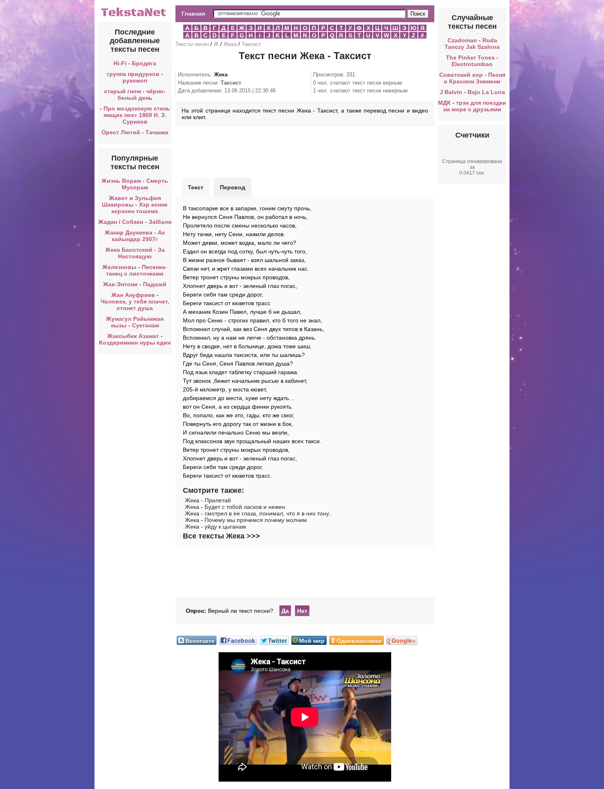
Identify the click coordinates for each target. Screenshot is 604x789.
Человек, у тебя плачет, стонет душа (135, 304)
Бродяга (144, 63)
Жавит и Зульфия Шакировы (131, 201)
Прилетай (218, 500)
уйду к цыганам (225, 526)
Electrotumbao (472, 64)
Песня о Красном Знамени (474, 78)
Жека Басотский (128, 249)
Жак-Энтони (120, 284)
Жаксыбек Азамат (133, 336)
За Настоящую (141, 253)
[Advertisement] (304, 151)
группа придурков (133, 74)
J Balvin (451, 92)
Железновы (119, 267)
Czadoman (462, 40)
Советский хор (461, 74)
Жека (230, 44)
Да (285, 610)
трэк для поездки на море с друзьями (475, 106)
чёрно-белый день (142, 94)
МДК (444, 102)
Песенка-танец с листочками (136, 270)
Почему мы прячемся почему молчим (256, 520)
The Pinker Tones (470, 57)
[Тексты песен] (135, 15)
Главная (193, 13)
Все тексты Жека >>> (221, 536)
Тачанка (156, 132)
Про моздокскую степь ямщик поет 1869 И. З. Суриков (137, 115)
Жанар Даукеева (128, 232)
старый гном (122, 91)
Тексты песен (192, 44)
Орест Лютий (120, 132)
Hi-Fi (120, 63)
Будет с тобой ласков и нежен (245, 507)
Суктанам (145, 325)
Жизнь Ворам (121, 180)
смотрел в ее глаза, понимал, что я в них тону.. (268, 513)
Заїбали (160, 222)
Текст (195, 187)
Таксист (251, 44)
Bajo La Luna (486, 92)
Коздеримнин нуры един (135, 342)
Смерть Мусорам (145, 184)
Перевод (232, 187)
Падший (154, 284)
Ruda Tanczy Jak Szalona (472, 43)
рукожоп (134, 80)
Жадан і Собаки (120, 222)
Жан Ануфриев (133, 295)
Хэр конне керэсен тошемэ (139, 207)
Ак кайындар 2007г (138, 235)
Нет (302, 610)
